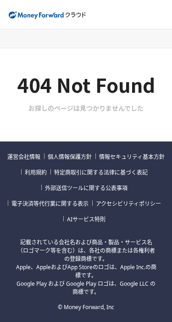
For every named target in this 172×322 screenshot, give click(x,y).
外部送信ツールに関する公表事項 (86, 188)
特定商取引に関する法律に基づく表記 (101, 172)
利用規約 (36, 172)
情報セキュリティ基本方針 (132, 157)
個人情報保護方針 (70, 157)
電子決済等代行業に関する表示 (50, 204)
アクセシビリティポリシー (128, 204)
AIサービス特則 (86, 219)
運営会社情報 (23, 157)
